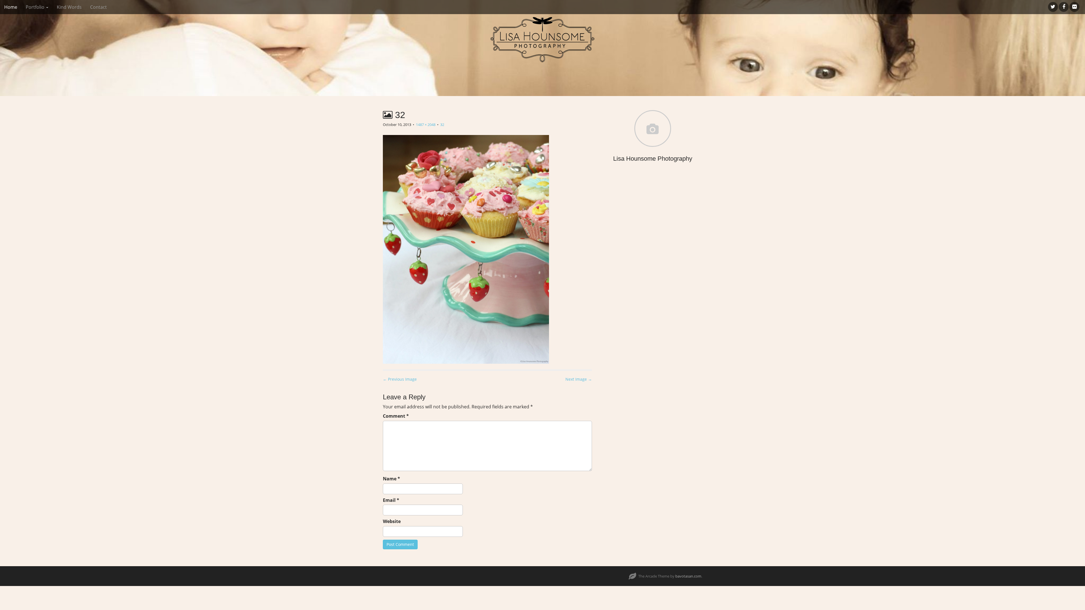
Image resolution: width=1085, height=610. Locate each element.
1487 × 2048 (425, 124)
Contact (98, 7)
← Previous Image (400, 379)
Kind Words (69, 7)
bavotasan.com (688, 576)
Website (392, 521)
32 (442, 124)
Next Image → (578, 379)
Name (391, 479)
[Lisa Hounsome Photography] (542, 39)
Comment (396, 416)
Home (10, 7)
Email (391, 500)
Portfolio (35, 7)
